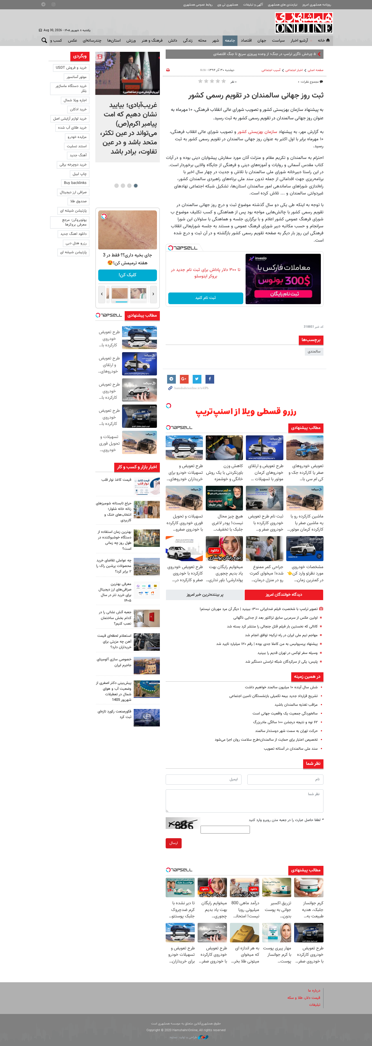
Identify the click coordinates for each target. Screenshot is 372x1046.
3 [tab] (123, 185)
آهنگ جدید (78, 155)
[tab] (283, 594)
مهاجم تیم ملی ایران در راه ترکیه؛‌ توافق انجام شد (281, 635)
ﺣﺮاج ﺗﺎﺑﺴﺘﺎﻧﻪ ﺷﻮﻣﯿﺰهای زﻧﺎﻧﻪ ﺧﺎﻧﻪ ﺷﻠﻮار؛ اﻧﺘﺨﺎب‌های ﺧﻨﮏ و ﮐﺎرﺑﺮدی (113, 512)
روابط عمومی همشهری (197, 4)
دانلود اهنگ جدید (73, 234)
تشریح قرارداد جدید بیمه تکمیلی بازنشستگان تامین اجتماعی (273, 696)
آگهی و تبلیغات (253, 4)
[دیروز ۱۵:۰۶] (147, 486)
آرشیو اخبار (299, 41)
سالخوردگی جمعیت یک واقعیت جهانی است (285, 714)
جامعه (230, 41)
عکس (72, 41)
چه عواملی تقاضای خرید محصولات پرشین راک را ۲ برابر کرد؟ (113, 566)
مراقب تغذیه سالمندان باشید (296, 705)
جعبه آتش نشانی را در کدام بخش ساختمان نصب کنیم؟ (115, 617)
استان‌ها (114, 41)
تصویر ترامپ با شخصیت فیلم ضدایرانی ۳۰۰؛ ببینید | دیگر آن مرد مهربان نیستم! (259, 609)
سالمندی (314, 351)
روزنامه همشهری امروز (316, 4)
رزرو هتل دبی (76, 243)
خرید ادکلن (78, 109)
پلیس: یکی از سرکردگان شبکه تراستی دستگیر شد (281, 662)
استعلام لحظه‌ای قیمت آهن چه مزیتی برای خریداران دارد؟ (114, 641)
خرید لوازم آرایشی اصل (70, 119)
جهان (261, 41)
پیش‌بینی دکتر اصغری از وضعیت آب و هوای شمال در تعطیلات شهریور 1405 (113, 691)
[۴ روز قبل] (147, 642)
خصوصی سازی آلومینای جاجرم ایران (114, 662)
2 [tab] (129, 185)
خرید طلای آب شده (72, 128)
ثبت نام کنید (205, 298)
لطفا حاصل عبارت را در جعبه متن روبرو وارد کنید (286, 820)
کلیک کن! (127, 275)
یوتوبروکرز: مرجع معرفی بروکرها (74, 222)
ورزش (131, 41)
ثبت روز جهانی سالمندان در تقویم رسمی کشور (255, 96)
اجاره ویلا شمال (75, 100)
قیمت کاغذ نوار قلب (116, 480)
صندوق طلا (78, 201)
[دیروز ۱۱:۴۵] (147, 509)
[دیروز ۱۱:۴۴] (147, 538)
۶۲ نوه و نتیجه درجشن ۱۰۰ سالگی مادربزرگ (285, 722)
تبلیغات (314, 1005)
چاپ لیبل (80, 174)
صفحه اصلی (315, 70)
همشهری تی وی (227, 4)
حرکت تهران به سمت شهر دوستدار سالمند (286, 731)
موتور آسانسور (77, 77)
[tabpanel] (127, 107)
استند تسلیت (77, 146)
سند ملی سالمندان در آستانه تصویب (291, 749)
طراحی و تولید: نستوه (184, 1037)
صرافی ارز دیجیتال (73, 192)
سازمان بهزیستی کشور (256, 131)
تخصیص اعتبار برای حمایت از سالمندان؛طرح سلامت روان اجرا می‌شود (266, 740)
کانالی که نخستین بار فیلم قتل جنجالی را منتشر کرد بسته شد (272, 627)
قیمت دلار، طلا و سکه (303, 998)
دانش (172, 41)
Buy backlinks (75, 183)
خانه (321, 41)
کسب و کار (53, 41)
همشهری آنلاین (301, 23)
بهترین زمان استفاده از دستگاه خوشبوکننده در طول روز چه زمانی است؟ (114, 540)
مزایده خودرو (77, 137)
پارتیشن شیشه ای (73, 211)
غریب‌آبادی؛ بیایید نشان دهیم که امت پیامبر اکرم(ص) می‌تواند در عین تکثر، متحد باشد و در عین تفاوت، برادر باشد (128, 128)
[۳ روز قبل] (147, 590)
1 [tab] (136, 185)
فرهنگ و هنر (152, 41)
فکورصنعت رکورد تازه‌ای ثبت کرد (114, 714)
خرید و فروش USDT (71, 68)
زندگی (187, 41)
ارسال (173, 843)
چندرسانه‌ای (92, 41)
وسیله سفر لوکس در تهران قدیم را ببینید (287, 653)
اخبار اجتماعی (294, 70)
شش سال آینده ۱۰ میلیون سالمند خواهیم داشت (281, 687)
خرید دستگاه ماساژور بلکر (71, 88)
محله (202, 41)
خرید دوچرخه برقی (73, 165)
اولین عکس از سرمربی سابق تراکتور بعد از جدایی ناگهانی (275, 618)
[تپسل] (171, 248)
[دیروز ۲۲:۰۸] (127, 73)
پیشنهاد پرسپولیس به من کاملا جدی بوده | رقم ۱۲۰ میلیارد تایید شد (267, 644)
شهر (215, 41)
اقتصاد (246, 41)
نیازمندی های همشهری (282, 4)
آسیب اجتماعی (271, 70)
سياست (278, 41)
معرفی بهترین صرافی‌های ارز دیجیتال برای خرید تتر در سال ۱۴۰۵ (115, 592)
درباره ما (314, 991)
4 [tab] (116, 185)
